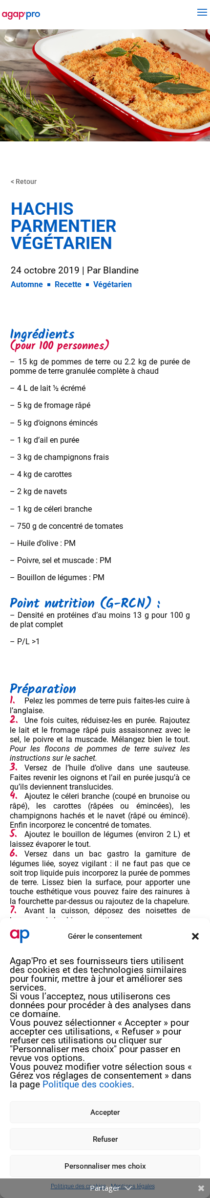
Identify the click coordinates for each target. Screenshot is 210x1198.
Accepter (105, 1112)
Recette (68, 284)
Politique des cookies (87, 1084)
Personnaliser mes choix (105, 1166)
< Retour (24, 181)
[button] (195, 936)
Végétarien (112, 284)
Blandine (121, 270)
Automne (27, 284)
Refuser (105, 1139)
